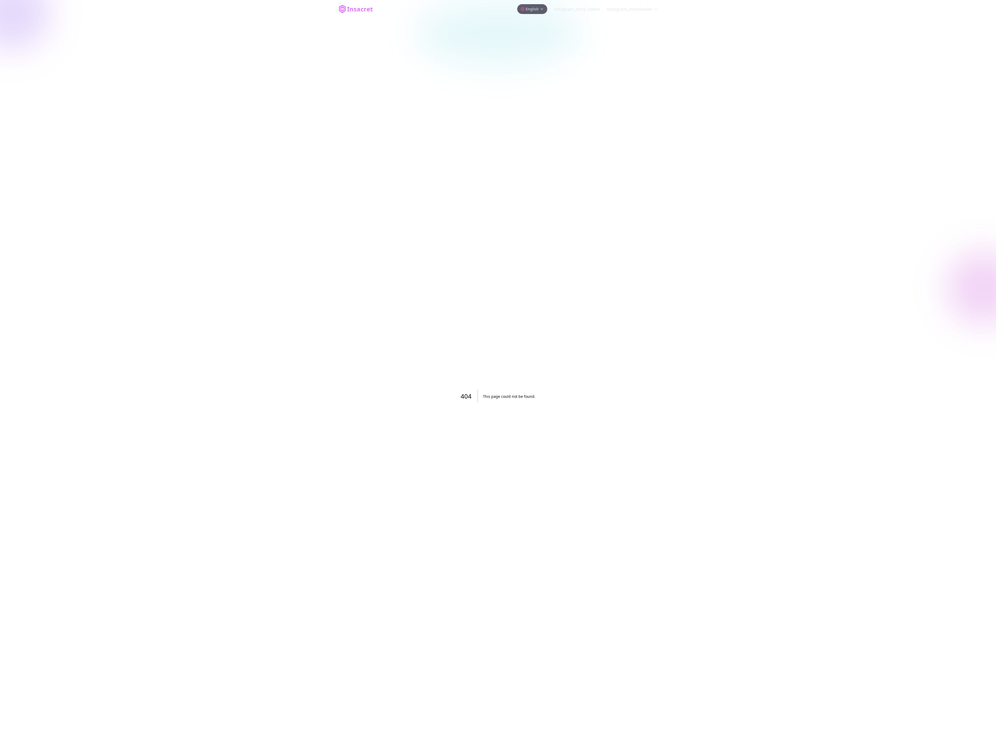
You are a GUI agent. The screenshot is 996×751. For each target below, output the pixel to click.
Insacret (360, 9)
